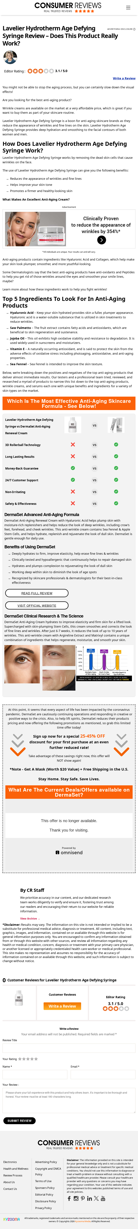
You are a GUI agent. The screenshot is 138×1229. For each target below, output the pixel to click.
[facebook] (69, 1198)
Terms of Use (43, 1181)
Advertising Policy (46, 1162)
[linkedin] (89, 1198)
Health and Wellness (15, 1169)
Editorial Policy (44, 1194)
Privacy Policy (43, 1208)
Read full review (37, 593)
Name (7, 1066)
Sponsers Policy (45, 1188)
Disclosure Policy (45, 1201)
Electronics (10, 1162)
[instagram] (76, 1198)
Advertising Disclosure (121, 29)
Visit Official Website (37, 605)
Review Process (12, 1175)
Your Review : (11, 1084)
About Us (9, 1182)
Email (75, 1066)
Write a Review (124, 78)
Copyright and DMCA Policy (48, 1171)
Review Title (10, 1040)
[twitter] (96, 1198)
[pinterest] (82, 1198)
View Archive (30, 918)
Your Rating (10, 1059)
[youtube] (103, 1198)
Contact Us (10, 1189)
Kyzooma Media (83, 1221)
